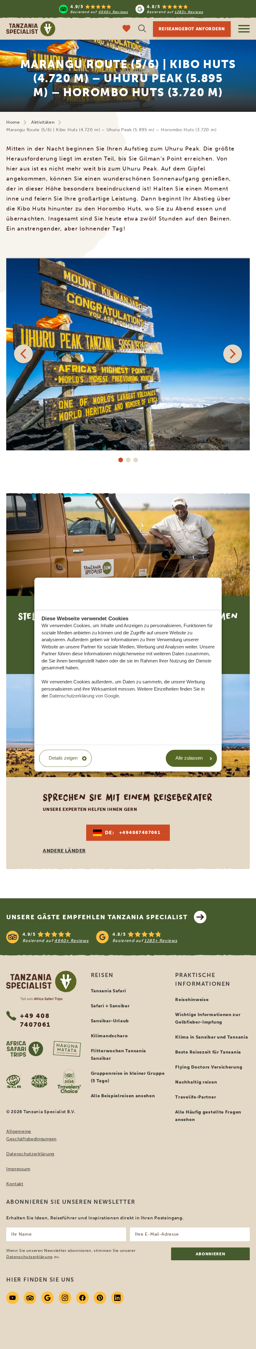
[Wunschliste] (126, 29)
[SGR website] (13, 1081)
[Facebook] (82, 1298)
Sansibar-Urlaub (110, 1021)
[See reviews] (128, 937)
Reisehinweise (192, 999)
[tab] (120, 459)
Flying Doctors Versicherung (208, 1067)
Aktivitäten (43, 122)
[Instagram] (65, 1298)
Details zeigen (63, 758)
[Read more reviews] (131, 9)
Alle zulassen (189, 758)
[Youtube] (12, 1298)
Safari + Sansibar (110, 1006)
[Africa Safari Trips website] (24, 1049)
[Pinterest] (100, 1298)
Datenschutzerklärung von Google (84, 696)
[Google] (47, 1298)
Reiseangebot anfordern (192, 29)
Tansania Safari (108, 991)
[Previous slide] (23, 354)
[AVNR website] (39, 1081)
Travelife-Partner (195, 1097)
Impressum (18, 1169)
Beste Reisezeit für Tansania (208, 1052)
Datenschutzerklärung (30, 1154)
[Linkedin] (117, 1298)
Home (13, 122)
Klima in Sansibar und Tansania (211, 1037)
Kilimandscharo (109, 1036)
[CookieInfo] (85, 593)
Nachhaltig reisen (196, 1082)
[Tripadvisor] (30, 1298)
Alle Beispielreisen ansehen (123, 1096)
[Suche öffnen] (142, 29)
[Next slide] (232, 354)
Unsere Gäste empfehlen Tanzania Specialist (97, 917)
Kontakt (14, 1184)
